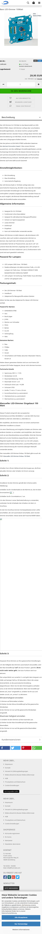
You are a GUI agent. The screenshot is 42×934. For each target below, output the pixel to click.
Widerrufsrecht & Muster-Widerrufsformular (19, 775)
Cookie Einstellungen (12, 785)
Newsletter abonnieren (12, 844)
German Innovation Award (11, 146)
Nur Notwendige (21, 924)
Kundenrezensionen (11, 739)
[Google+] (14, 878)
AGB (6, 778)
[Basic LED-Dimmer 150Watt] (21, 29)
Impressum (9, 764)
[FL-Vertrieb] (4, 3)
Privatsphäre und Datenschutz (15, 782)
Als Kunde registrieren (12, 833)
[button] (3, 84)
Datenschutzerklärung (9, 913)
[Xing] (10, 878)
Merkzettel (8, 840)
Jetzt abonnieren (11, 888)
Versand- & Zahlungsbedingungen (16, 771)
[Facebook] (5, 878)
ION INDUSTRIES (37, 15)
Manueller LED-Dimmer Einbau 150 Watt (16, 456)
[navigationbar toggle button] (39, 3)
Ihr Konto (8, 837)
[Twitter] (18, 878)
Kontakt (7, 768)
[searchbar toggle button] (28, 3)
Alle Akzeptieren (21, 917)
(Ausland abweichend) (25, 66)
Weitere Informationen (21, 929)
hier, (8, 300)
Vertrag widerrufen (11, 791)
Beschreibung (8, 117)
